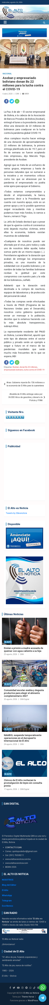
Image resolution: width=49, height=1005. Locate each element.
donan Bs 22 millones (28, 367)
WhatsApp (7, 895)
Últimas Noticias (13, 614)
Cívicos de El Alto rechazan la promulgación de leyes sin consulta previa (23, 783)
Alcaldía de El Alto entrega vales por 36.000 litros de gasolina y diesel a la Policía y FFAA (25, 397)
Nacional (7, 74)
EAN (17, 94)
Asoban (16, 367)
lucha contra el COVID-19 (34, 370)
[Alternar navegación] (5, 22)
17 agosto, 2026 (10, 789)
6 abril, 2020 (8, 94)
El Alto (8, 642)
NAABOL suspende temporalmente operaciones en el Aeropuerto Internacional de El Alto (22, 738)
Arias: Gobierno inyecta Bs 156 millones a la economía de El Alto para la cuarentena (25, 384)
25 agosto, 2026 (10, 654)
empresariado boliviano (13, 370)
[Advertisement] (24, 474)
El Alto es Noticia (31, 993)
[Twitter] (11, 101)
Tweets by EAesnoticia (16, 513)
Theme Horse (28, 996)
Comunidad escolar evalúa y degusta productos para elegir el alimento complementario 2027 (24, 693)
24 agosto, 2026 (10, 744)
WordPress (33, 1000)
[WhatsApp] (17, 101)
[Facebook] (6, 101)
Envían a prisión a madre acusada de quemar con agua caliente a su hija (23, 649)
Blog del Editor (9, 885)
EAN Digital (24, 699)
